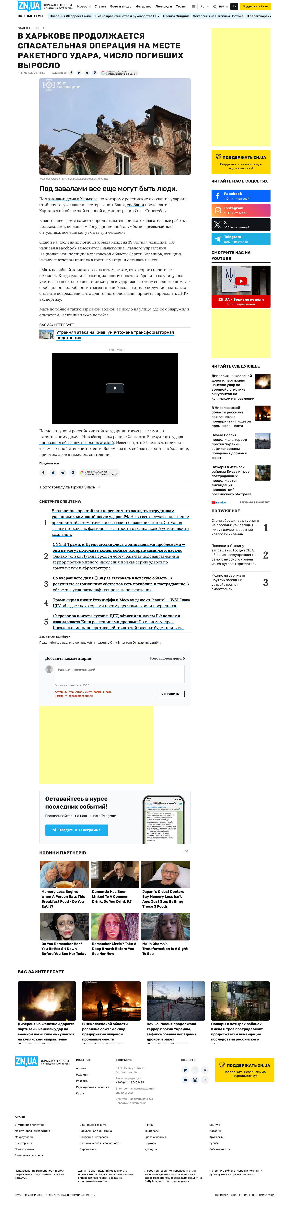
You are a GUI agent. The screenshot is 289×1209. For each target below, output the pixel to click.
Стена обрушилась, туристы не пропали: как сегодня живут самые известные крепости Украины (235, 527)
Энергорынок (24, 1143)
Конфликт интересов (94, 1137)
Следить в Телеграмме (79, 830)
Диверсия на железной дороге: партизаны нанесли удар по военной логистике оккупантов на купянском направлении (233, 387)
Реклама (82, 1081)
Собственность (219, 1149)
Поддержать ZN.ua (255, 6)
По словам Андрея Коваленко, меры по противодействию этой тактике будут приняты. (118, 621)
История (215, 1131)
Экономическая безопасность (100, 1143)
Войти (223, 6)
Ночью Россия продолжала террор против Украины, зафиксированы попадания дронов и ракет (229, 446)
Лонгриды (164, 6)
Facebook (67, 248)
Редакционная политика (92, 1087)
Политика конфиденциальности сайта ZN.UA (244, 1195)
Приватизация (24, 1149)
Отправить (170, 694)
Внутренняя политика (29, 1125)
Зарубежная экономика (96, 1131)
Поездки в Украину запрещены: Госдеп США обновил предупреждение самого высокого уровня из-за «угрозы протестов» (234, 555)
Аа (234, 6)
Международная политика (32, 1131)
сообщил (135, 204)
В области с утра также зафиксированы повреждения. (121, 583)
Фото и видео (120, 6)
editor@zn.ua (138, 1103)
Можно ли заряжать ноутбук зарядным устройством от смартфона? (228, 582)
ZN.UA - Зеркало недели (241, 299)
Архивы (81, 1068)
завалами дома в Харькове (73, 198)
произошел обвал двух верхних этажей (76, 442)
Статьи (100, 6)
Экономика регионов (29, 1155)
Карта (80, 1093)
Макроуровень (24, 1137)
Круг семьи (216, 1137)
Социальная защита (93, 1125)
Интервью (143, 6)
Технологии (152, 1131)
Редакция (82, 1074)
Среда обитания (155, 1137)
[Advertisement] (96, 745)
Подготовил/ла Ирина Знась (67, 487)
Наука (148, 1125)
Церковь (150, 1143)
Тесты (181, 6)
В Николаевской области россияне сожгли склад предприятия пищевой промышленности (231, 417)
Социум (214, 1125)
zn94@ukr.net (124, 1092)
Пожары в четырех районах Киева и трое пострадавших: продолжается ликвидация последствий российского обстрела (231, 480)
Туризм (214, 1143)
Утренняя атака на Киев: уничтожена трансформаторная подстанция (115, 335)
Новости (84, 6)
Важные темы (30, 16)
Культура (150, 1149)
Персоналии (88, 1149)
